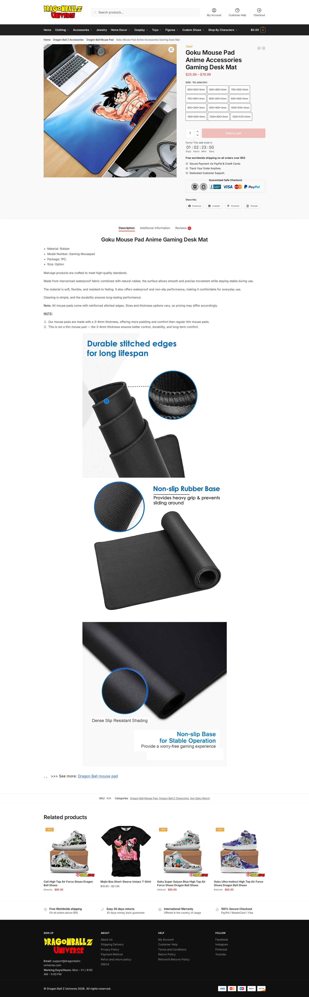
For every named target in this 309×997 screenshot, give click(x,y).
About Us (107, 939)
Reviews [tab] (181, 228)
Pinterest (221, 949)
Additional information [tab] (155, 228)
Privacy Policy (110, 949)
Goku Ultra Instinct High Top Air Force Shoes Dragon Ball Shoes (238, 883)
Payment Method (112, 954)
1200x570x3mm (241, 116)
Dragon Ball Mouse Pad (99, 39)
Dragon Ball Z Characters (174, 798)
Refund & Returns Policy (174, 959)
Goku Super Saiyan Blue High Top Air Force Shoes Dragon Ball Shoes (181, 883)
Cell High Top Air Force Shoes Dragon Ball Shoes (68, 883)
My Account (214, 15)
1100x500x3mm (196, 116)
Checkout (259, 15)
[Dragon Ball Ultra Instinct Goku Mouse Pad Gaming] (263, 48)
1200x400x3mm (219, 116)
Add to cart (233, 133)
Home (47, 39)
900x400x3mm (218, 107)
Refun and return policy (116, 959)
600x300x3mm (196, 89)
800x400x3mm (239, 98)
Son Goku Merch (200, 798)
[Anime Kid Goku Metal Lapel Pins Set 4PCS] (259, 48)
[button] (171, 50)
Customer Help (237, 15)
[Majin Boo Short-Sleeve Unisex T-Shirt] (126, 851)
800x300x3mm (217, 98)
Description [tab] (127, 228)
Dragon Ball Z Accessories (68, 39)
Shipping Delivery (112, 944)
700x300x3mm (239, 89)
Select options (69, 896)
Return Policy (167, 954)
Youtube (220, 954)
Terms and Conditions (172, 949)
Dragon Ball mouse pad (98, 776)
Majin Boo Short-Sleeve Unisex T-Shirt (125, 881)
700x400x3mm (196, 98)
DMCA (105, 964)
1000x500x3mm (240, 107)
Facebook (221, 939)
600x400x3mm (218, 89)
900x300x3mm (196, 107)
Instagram (221, 944)
